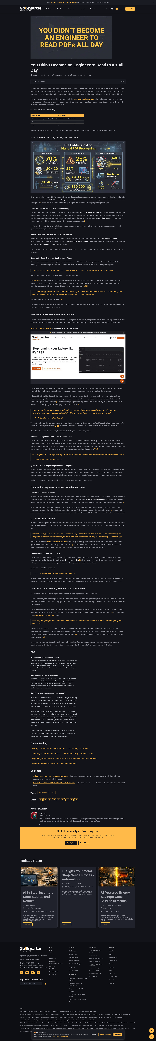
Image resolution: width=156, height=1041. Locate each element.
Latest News (52, 958)
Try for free (130, 9)
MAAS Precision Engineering (44, 615)
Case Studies (92, 953)
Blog (49, 75)
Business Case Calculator (96, 958)
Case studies (38, 908)
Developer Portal (93, 971)
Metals (52, 792)
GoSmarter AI (108, 905)
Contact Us (112, 973)
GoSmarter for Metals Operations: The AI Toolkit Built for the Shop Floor (112, 1014)
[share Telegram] (72, 799)
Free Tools (72, 967)
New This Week (53, 969)
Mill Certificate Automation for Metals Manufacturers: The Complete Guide (39, 1022)
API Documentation (94, 973)
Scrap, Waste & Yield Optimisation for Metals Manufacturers (76, 1025)
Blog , (28, 908)
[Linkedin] (39, 824)
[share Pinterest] (63, 799)
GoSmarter (78, 99)
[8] (79, 405)
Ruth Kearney (38, 75)
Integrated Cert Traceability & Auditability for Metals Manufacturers (106, 1017)
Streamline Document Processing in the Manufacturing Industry (55, 764)
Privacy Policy (113, 976)
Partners (111, 967)
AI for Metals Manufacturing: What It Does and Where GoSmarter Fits (78, 1011)
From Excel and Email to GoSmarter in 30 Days (78, 1014)
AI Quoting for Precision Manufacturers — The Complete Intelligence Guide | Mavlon (62, 754)
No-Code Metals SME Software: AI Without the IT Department (118, 1022)
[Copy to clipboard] (41, 799)
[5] (95, 449)
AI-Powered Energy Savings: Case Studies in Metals (115, 897)
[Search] (113, 9)
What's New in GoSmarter (56, 963)
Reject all (93, 1034)
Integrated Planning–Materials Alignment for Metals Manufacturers (37, 1020)
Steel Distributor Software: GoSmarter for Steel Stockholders (68, 1028)
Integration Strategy (94, 968)
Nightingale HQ (113, 957)
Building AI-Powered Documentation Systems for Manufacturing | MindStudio (60, 748)
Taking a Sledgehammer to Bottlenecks (63, 2)
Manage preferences (105, 1034)
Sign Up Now (71, 843)
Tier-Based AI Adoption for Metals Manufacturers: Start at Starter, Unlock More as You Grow (110, 1028)
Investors (111, 970)
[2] (85, 286)
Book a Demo (84, 843)
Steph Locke (30, 905)
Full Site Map (52, 974)
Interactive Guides (94, 961)
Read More (28, 924)
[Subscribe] (45, 984)
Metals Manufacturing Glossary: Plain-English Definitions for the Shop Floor (76, 1020)
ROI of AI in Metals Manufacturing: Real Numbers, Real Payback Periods (39, 1025)
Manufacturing (43, 792)
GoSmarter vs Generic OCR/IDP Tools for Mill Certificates (54, 783)
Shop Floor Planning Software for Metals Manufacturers (108, 1025)
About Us (111, 951)
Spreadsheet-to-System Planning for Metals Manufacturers (35, 1028)
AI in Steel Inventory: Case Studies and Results (38, 897)
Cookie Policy (113, 980)
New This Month (53, 971)
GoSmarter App (73, 970)
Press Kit (111, 983)
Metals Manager (74, 960)
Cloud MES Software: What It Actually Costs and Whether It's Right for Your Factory (42, 1014)
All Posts (51, 953)
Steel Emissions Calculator (57, 542)
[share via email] (45, 799)
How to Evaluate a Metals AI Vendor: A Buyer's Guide (73, 1017)
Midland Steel (35, 280)
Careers (111, 964)
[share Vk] (76, 799)
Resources (71, 9)
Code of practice (113, 960)
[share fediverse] (54, 799)
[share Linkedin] (58, 799)
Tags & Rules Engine (75, 964)
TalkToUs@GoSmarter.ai (32, 964)
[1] (57, 402)
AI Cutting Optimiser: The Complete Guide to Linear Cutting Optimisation (39, 1011)
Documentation (93, 955)
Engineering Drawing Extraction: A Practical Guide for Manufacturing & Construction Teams (65, 758)
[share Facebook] (50, 799)
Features (49, 9)
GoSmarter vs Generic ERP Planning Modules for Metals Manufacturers (38, 1017)
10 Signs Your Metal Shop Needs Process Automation (78, 875)
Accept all (118, 1034)
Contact (92, 9)
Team (110, 954)
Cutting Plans (73, 954)
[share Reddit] (67, 799)
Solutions (60, 9)
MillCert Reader (89, 99)
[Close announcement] (153, 2)
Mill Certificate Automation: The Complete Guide (50, 776)
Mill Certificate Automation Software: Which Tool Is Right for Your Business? (80, 1022)
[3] (87, 286)
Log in (122, 9)
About (82, 9)
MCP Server (92, 976)
